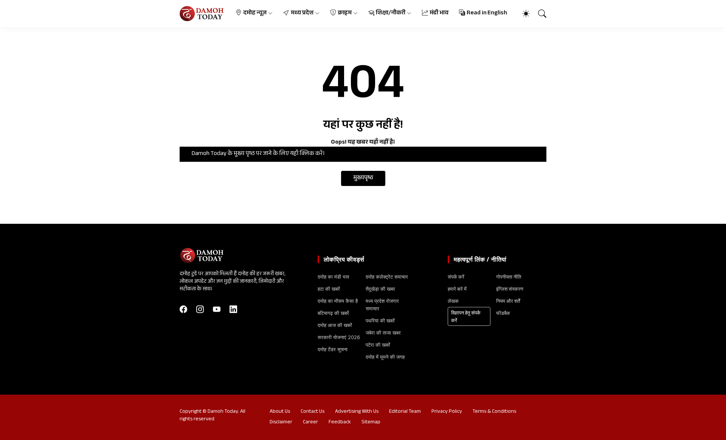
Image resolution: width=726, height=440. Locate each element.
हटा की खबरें (329, 289)
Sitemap (370, 422)
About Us (280, 412)
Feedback (340, 422)
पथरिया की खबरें (380, 321)
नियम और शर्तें (508, 300)
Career (310, 422)
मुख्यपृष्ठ (363, 178)
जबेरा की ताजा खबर (383, 333)
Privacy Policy (446, 412)
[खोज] (538, 13)
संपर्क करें (456, 276)
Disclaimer (281, 422)
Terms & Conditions (494, 412)
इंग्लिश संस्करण (509, 288)
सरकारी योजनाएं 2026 (339, 337)
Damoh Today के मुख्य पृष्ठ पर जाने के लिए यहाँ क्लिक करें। (258, 154)
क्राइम (345, 13)
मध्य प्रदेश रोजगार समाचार (382, 304)
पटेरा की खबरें (378, 345)
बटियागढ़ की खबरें (333, 313)
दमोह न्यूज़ (255, 13)
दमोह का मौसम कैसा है (338, 301)
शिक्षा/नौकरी (390, 13)
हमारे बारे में (457, 288)
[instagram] (200, 309)
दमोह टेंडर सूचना (332, 349)
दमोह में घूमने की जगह (385, 357)
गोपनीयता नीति (508, 276)
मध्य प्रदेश (302, 13)
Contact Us (312, 412)
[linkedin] (233, 309)
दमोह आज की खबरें (335, 325)
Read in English (487, 13)
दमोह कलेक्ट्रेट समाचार (387, 277)
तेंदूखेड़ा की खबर (380, 289)
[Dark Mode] (522, 13)
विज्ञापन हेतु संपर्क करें (466, 316)
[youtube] (216, 309)
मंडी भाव (439, 13)
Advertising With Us (357, 412)
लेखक (453, 300)
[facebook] (183, 309)
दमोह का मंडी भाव (333, 277)
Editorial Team (405, 412)
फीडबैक (503, 313)
